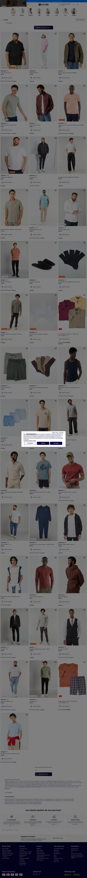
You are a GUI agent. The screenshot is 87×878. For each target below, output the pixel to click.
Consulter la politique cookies (29, 440)
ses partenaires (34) (31, 434)
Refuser (43, 443)
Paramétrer (30, 443)
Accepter (56, 443)
